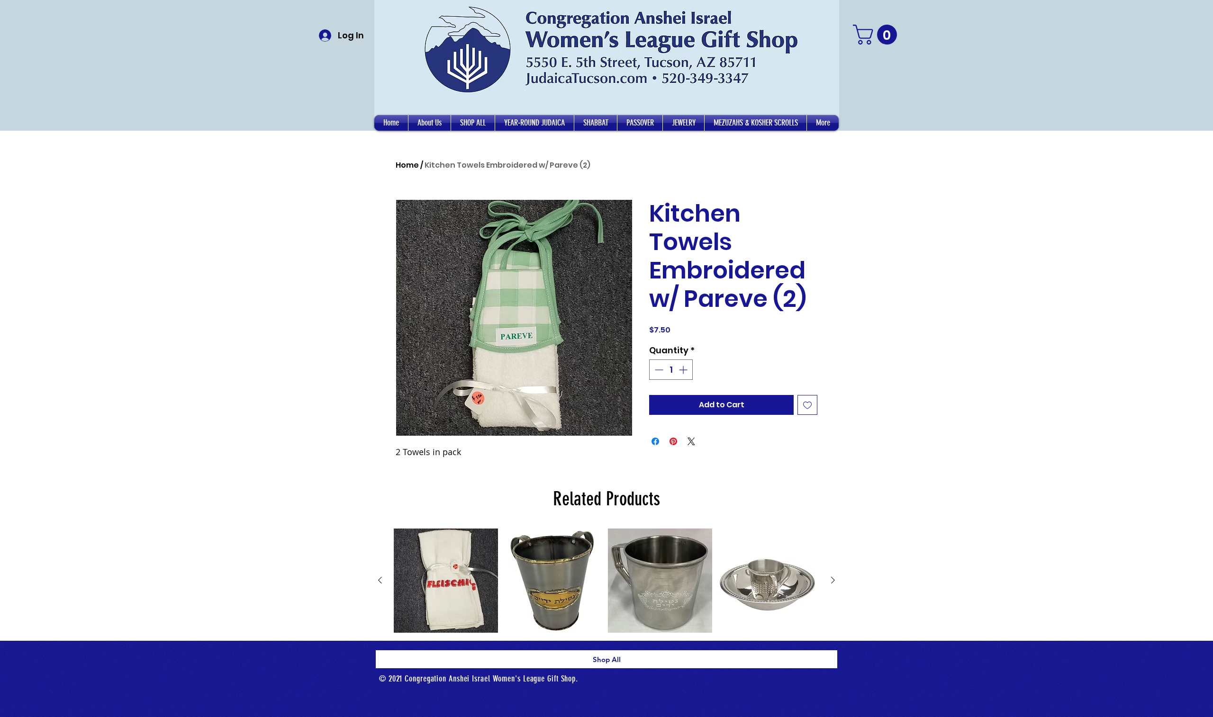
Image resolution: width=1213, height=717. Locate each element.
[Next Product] (833, 580)
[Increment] (684, 369)
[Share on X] (691, 441)
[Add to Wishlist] (807, 405)
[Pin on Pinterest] (673, 441)
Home (407, 165)
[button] (429, 123)
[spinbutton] (671, 369)
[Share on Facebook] (655, 441)
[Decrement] (658, 369)
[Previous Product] (380, 580)
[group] (606, 580)
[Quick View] (446, 581)
